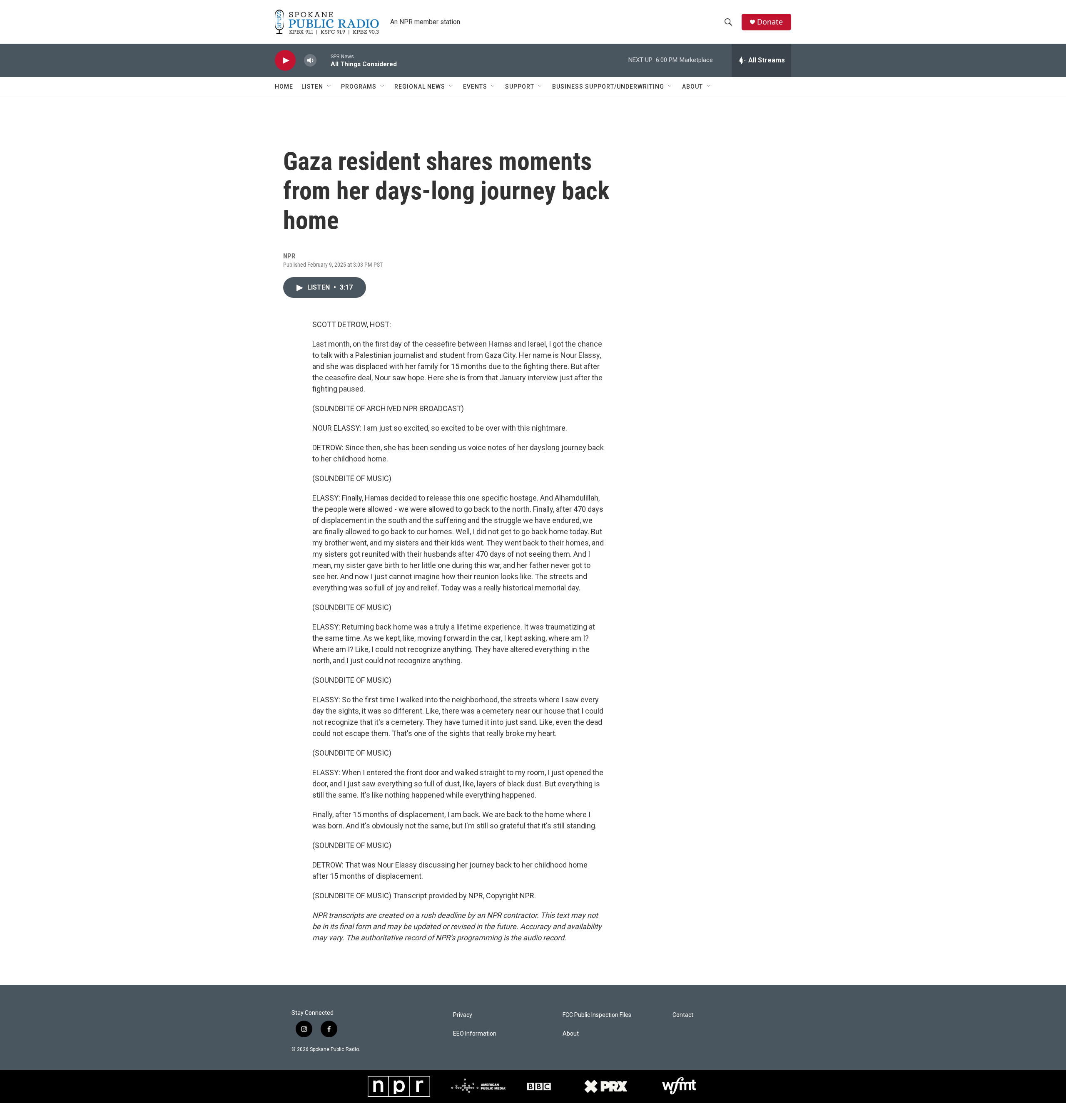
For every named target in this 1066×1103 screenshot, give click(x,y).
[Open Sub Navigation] (329, 86)
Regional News (419, 86)
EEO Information (474, 1034)
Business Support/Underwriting (608, 86)
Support (519, 86)
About (692, 86)
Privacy (462, 1015)
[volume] (310, 60)
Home (284, 86)
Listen (312, 86)
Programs (358, 86)
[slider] (323, 60)
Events (475, 86)
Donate (770, 21)
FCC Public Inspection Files (597, 1015)
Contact (682, 1015)
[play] (285, 60)
